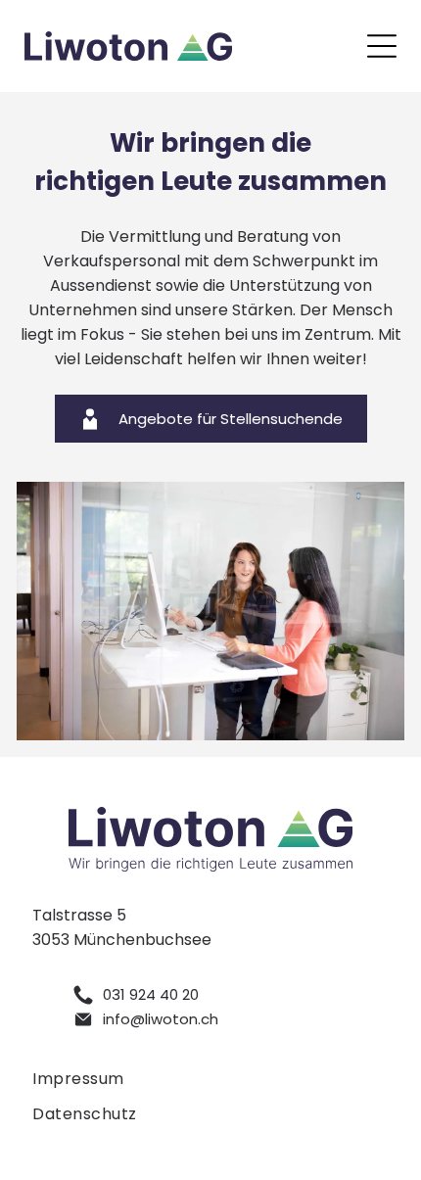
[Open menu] (382, 46)
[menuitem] (210, 1079)
